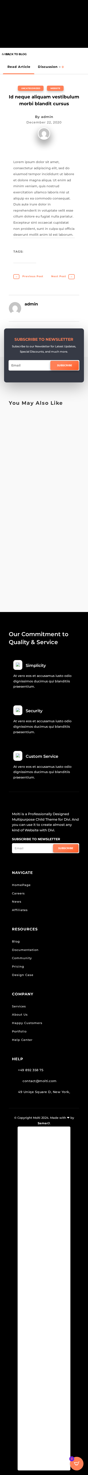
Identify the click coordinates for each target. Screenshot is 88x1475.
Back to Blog (16, 54)
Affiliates (20, 910)
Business (21, 419)
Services (19, 1006)
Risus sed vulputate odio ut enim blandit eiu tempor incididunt (43, 498)
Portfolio (19, 1031)
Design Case (22, 975)
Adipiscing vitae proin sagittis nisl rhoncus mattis (40, 561)
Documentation (25, 950)
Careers (18, 893)
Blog (16, 941)
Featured (41, 470)
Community (22, 958)
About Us (20, 1014)
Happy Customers (27, 1023)
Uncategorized (30, 88)
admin (47, 117)
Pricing (18, 966)
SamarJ (44, 1123)
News (16, 901)
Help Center (22, 1040)
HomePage (21, 885)
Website (55, 88)
